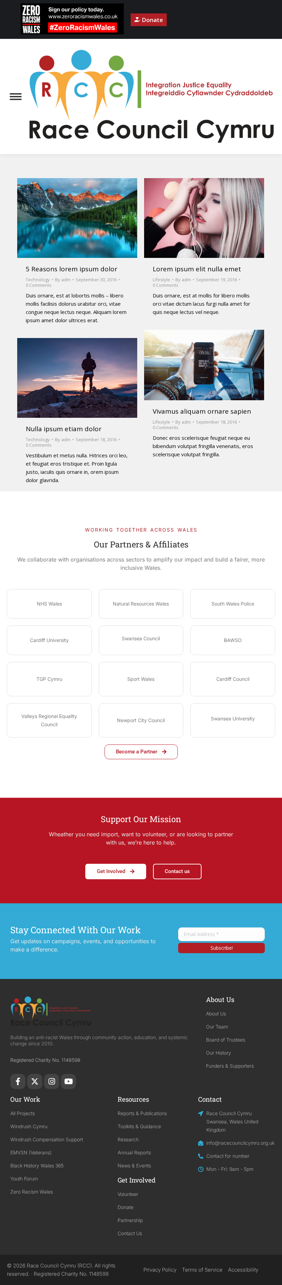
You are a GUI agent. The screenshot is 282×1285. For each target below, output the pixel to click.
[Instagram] (51, 1081)
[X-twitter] (34, 1081)
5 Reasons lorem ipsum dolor (71, 268)
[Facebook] (17, 1081)
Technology (38, 279)
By (62, 279)
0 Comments (39, 285)
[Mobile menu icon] (15, 96)
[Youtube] (68, 1081)
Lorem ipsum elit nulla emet (197, 268)
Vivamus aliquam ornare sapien (202, 411)
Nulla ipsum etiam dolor (63, 428)
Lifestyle (161, 279)
